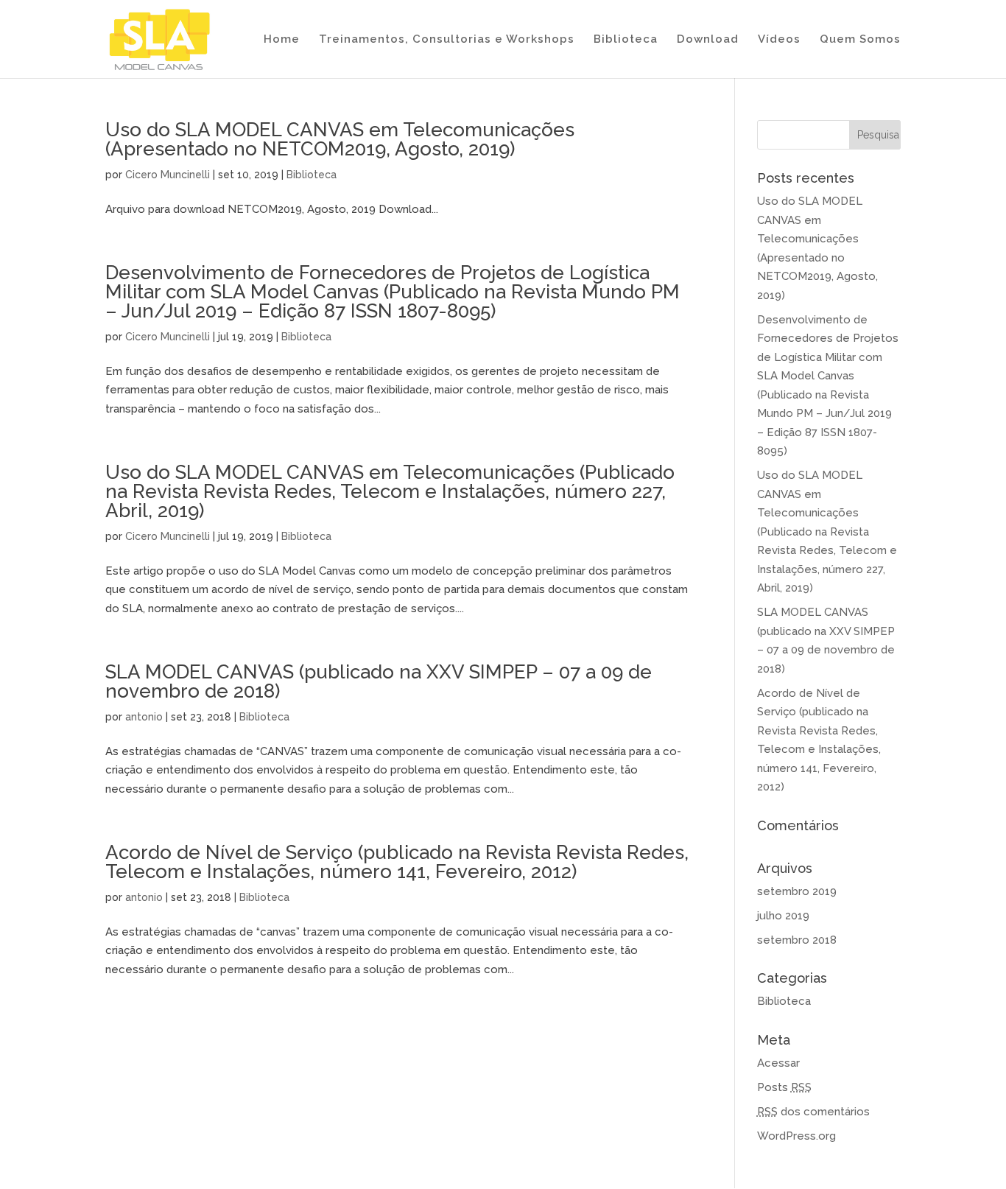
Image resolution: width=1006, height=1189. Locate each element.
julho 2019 (783, 915)
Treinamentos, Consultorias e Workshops (446, 40)
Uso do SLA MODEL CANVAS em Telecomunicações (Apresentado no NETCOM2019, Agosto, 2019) (339, 139)
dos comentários (813, 1111)
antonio (144, 717)
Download (708, 40)
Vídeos (779, 40)
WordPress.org (796, 1136)
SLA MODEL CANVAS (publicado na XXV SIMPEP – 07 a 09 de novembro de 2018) (378, 681)
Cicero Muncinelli (167, 174)
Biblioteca (626, 40)
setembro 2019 (797, 891)
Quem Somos (860, 40)
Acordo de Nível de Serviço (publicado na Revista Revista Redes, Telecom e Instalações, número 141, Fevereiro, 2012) (397, 862)
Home (282, 40)
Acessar (778, 1063)
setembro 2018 (797, 940)
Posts (784, 1087)
